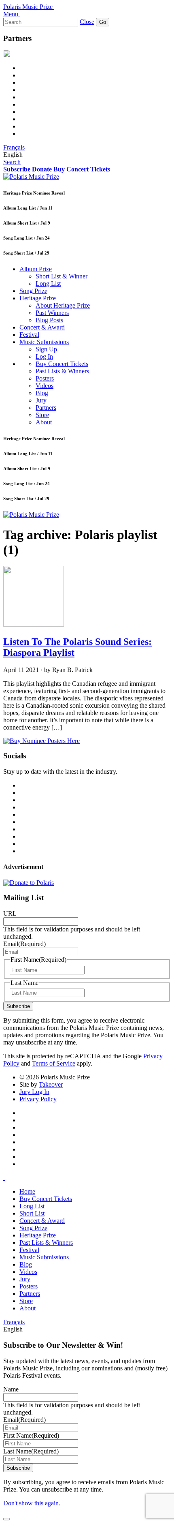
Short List (32, 1213)
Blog (42, 393)
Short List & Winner (61, 276)
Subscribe (18, 1006)
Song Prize (33, 290)
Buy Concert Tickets (62, 363)
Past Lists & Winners (62, 371)
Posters (45, 378)
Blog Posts (49, 320)
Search (12, 161)
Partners (46, 407)
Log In (44, 356)
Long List (48, 283)
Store (42, 414)
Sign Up (46, 349)
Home (27, 1191)
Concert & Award (42, 327)
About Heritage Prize (63, 305)
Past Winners (52, 312)
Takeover (51, 1084)
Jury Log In (34, 1091)
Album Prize (35, 268)
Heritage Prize (37, 298)
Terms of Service (53, 1063)
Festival (29, 334)
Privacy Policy (38, 1099)
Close (87, 21)
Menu (10, 14)
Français (14, 147)
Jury (41, 400)
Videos (44, 385)
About (44, 422)
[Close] (6, 1519)
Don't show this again (31, 1503)
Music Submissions (44, 341)
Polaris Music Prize (28, 6)
